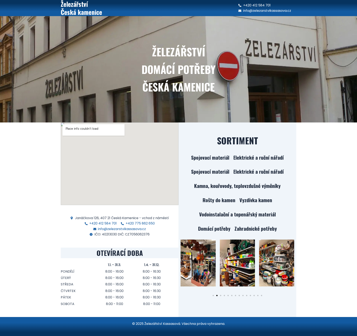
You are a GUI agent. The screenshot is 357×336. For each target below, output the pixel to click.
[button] (185, 266)
